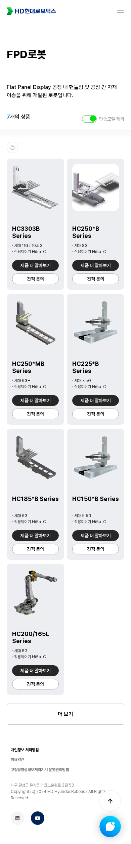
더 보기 (65, 714)
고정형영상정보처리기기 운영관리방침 (40, 769)
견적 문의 (35, 279)
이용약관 (17, 759)
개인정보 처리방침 (25, 750)
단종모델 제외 (111, 119)
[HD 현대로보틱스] (31, 11)
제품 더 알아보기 (35, 265)
